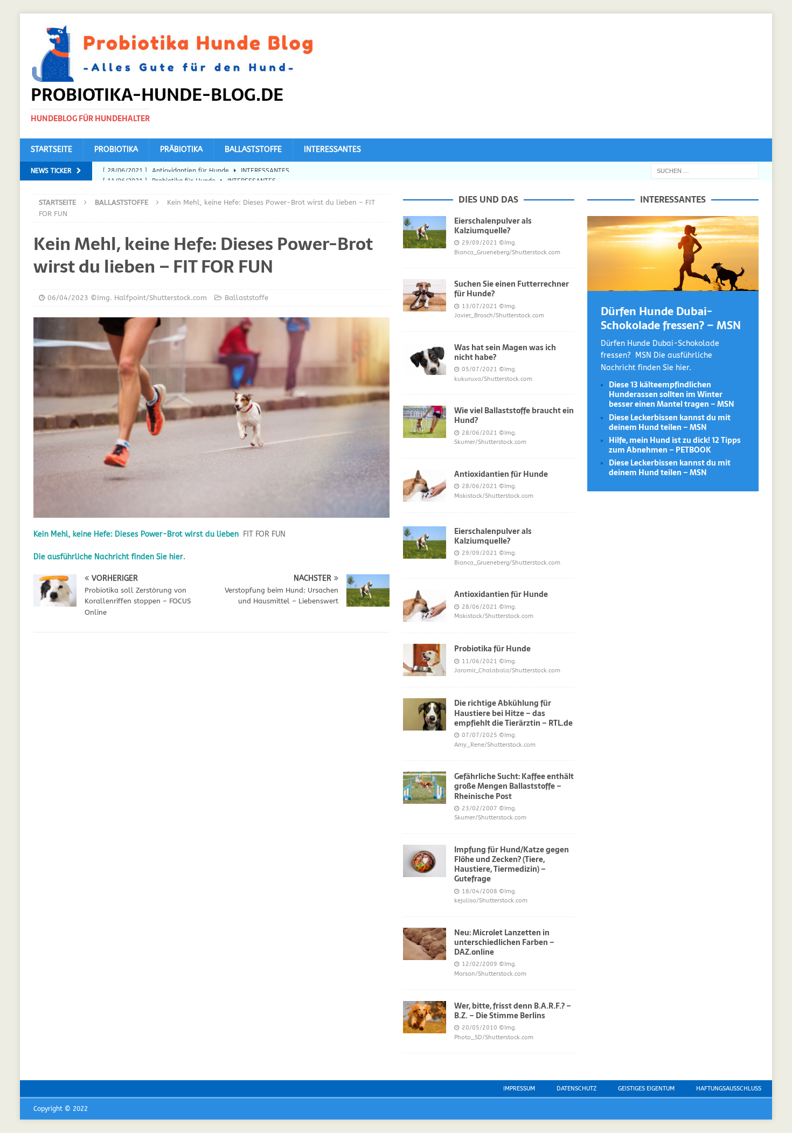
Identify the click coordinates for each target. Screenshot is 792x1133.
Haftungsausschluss (728, 1088)
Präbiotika (181, 149)
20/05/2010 (479, 1027)
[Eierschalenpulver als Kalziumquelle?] (424, 232)
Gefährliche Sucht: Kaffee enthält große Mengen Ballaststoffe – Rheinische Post (514, 786)
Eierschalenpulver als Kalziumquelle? (493, 226)
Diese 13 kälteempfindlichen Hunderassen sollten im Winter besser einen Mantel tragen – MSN (671, 394)
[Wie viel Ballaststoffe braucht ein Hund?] (424, 422)
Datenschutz (576, 1088)
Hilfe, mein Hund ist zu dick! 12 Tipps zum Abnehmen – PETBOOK (675, 445)
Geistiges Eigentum (646, 1088)
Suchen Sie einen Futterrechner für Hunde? (511, 289)
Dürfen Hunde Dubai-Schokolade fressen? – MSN (671, 318)
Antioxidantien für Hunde (501, 474)
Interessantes (332, 149)
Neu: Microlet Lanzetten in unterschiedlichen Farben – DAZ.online (504, 942)
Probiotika (116, 149)
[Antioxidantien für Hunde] (424, 485)
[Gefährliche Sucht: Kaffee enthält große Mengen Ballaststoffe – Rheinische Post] (424, 787)
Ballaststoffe (253, 149)
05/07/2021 (479, 369)
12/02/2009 (479, 964)
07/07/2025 (479, 735)
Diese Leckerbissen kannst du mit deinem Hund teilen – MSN (670, 422)
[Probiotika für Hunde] (424, 660)
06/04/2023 (67, 298)
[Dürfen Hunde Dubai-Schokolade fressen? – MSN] (673, 284)
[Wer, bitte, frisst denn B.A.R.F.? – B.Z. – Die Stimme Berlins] (424, 1017)
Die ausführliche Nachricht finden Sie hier (108, 556)
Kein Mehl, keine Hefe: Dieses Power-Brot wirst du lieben (136, 534)
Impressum (519, 1088)
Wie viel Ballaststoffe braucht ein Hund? (514, 415)
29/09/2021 (479, 242)
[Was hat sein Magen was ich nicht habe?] (424, 359)
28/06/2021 (479, 432)
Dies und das (488, 199)
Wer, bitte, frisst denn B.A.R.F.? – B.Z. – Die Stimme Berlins (512, 1010)
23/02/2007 (479, 808)
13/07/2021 (479, 306)
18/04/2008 (479, 891)
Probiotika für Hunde (492, 649)
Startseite (51, 149)
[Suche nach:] (705, 170)
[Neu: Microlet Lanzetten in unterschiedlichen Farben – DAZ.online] (424, 944)
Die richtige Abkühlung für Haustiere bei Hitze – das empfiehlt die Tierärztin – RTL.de (513, 712)
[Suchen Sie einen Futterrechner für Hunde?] (424, 295)
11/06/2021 (479, 661)
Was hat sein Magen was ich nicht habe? (505, 352)
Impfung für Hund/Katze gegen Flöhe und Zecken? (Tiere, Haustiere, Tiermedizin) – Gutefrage (511, 864)
